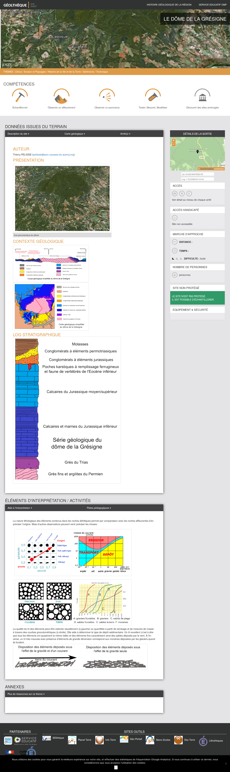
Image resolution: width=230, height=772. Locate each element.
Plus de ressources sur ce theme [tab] (26, 694)
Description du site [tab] (18, 133)
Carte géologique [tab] (74, 133)
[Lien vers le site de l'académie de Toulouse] (20, 754)
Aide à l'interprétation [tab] (19, 507)
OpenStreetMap (206, 168)
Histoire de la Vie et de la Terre (64, 71)
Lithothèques (216, 740)
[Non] (225, 763)
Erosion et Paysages (35, 71)
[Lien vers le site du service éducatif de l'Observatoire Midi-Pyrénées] (20, 740)
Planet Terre (84, 739)
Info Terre (110, 739)
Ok (115, 767)
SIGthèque (58, 737)
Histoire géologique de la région (169, 4)
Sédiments (88, 71)
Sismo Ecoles (163, 739)
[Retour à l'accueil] (20, 4)
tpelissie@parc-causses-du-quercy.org (53, 154)
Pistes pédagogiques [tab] (98, 507)
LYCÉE (7, 65)
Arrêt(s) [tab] (125, 133)
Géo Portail (136, 739)
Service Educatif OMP (213, 4)
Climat (18, 71)
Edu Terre (189, 739)
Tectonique (102, 71)
